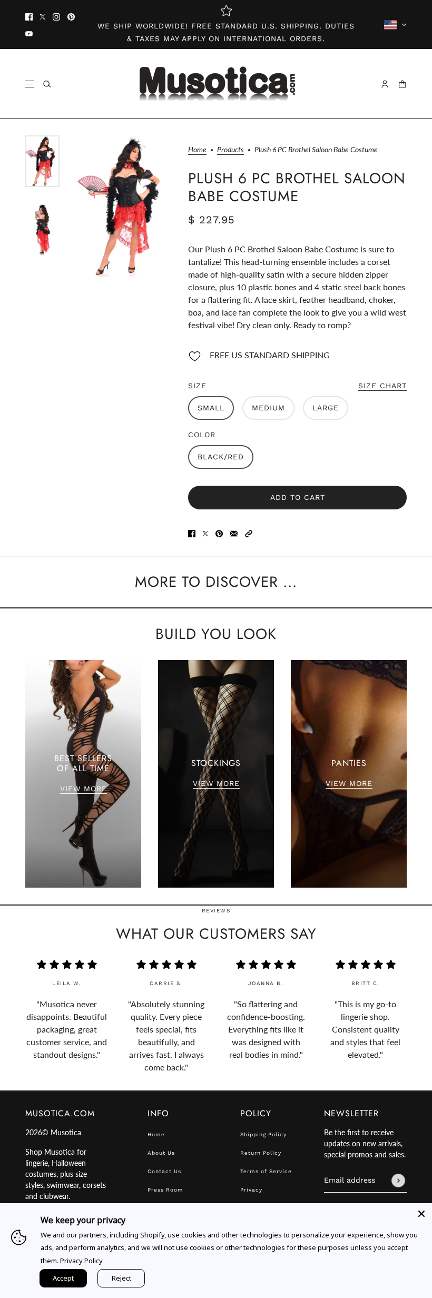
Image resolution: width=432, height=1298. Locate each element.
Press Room (165, 1190)
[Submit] (398, 1180)
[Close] (421, 1213)
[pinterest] (71, 16)
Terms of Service (266, 1171)
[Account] (384, 84)
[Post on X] (205, 532)
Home (197, 150)
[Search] (47, 84)
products (230, 150)
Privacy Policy (81, 1260)
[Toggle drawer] (29, 84)
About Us (161, 1153)
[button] (249, 532)
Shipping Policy (263, 1134)
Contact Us (164, 1171)
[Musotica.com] (216, 83)
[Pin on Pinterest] (219, 532)
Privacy (251, 1190)
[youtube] (29, 33)
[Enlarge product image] (123, 206)
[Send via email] (234, 532)
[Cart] (402, 84)
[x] (43, 16)
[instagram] (56, 16)
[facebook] (29, 16)
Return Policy (260, 1153)
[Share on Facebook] (192, 532)
